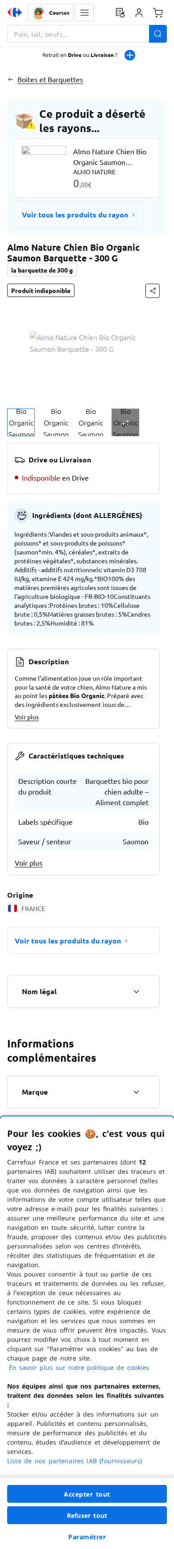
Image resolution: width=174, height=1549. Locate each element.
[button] (84, 12)
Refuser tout (87, 1515)
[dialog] (87, 1332)
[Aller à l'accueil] (14, 12)
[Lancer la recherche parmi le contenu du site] (157, 33)
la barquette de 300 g (42, 270)
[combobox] (87, 34)
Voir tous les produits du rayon (75, 214)
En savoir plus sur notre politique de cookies (79, 1367)
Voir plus (27, 717)
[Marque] (136, 1092)
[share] (152, 291)
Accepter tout (87, 1494)
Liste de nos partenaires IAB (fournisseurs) (74, 1461)
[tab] (21, 422)
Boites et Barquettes (50, 79)
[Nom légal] (136, 991)
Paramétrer (87, 1537)
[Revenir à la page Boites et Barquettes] (10, 79)
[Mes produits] (120, 12)
